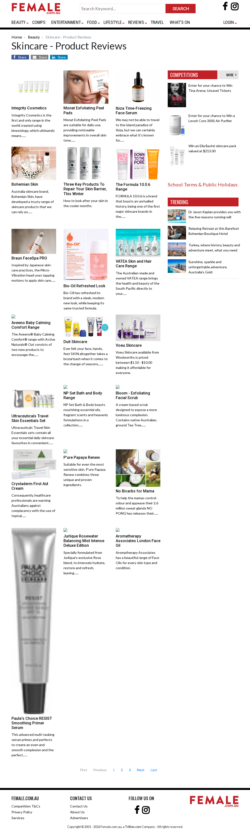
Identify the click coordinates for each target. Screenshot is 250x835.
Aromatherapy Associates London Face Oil (138, 541)
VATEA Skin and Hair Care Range (134, 263)
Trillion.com (133, 827)
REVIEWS (136, 22)
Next (141, 770)
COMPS (38, 22)
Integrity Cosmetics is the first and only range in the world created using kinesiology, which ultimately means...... (33, 125)
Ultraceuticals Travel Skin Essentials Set (29, 418)
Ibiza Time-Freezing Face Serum (134, 110)
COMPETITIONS (184, 74)
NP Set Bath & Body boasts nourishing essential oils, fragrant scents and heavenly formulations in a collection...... (85, 415)
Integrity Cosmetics (29, 108)
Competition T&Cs (25, 806)
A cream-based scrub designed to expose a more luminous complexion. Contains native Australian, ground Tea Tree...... (136, 415)
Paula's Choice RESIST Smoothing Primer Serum (31, 723)
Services (17, 818)
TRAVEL (157, 22)
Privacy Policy (21, 812)
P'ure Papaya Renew (81, 457)
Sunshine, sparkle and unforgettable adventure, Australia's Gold (207, 267)
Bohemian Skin (24, 184)
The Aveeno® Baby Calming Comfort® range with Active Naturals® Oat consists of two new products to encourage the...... (33, 344)
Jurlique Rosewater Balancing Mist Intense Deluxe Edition (83, 541)
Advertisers (79, 818)
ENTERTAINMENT (66, 22)
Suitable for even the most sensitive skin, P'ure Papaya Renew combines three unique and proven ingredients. (84, 474)
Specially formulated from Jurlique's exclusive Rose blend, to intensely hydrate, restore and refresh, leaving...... (84, 562)
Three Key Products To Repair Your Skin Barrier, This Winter (85, 189)
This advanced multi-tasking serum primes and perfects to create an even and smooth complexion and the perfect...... (32, 744)
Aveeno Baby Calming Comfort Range (31, 325)
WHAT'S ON (180, 22)
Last (154, 770)
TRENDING (179, 202)
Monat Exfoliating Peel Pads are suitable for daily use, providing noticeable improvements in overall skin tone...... (84, 130)
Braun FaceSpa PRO (29, 258)
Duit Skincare (75, 341)
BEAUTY (18, 22)
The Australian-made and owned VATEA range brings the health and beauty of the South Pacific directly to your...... (137, 283)
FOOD (92, 22)
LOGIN (228, 22)
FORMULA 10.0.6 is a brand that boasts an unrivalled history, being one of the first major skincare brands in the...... (138, 206)
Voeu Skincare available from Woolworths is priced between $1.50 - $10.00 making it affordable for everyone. (137, 362)
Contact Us (79, 806)
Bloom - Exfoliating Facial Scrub (133, 395)
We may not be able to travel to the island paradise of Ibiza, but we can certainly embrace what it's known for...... (137, 130)
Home (16, 37)
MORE (230, 74)
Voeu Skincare (129, 345)
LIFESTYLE (113, 22)
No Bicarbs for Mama (135, 491)
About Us (77, 812)
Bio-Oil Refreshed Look (84, 286)
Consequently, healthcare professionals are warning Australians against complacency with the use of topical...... (33, 505)
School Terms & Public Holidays (203, 184)
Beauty (34, 37)
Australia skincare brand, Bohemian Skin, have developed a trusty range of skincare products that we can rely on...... (32, 201)
